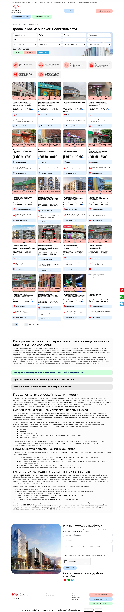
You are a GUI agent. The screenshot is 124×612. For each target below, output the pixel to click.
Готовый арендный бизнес (21, 2)
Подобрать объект (21, 16)
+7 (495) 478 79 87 (104, 11)
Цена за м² (43, 45)
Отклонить (88, 610)
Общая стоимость (71, 45)
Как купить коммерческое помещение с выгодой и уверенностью (49, 372)
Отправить (70, 568)
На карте (30, 52)
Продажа (35, 2)
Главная (49, 2)
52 (34, 325)
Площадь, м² (19, 45)
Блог (73, 596)
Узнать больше (75, 610)
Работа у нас (76, 597)
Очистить (43, 52)
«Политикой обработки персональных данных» (89, 555)
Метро (17, 40)
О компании (76, 594)
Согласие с (85, 555)
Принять (98, 610)
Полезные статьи (59, 2)
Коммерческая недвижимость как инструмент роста (42, 386)
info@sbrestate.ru (19, 509)
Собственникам (83, 2)
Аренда (42, 2)
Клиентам (93, 2)
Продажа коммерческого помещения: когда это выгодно (44, 379)
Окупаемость (94, 45)
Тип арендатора (70, 40)
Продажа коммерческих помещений (28, 595)
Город (66, 35)
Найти (69, 11)
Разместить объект (42, 16)
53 (38, 325)
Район (41, 35)
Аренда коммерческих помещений (54, 595)
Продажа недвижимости (28, 24)
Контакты (75, 599)
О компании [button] (71, 2)
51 (30, 325)
